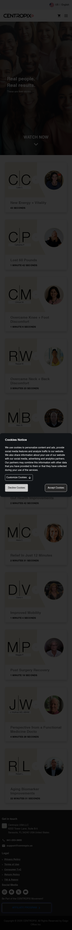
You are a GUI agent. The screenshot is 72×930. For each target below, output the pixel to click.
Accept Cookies (56, 488)
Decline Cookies (16, 488)
